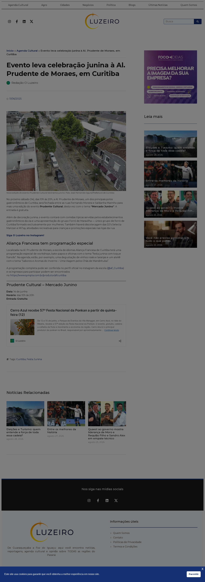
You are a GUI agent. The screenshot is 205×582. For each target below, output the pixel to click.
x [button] (202, 568)
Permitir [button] (194, 574)
